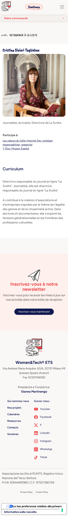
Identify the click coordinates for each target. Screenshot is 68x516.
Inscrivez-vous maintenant (34, 311)
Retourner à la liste (23, 35)
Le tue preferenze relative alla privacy (37, 506)
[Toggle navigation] (62, 7)
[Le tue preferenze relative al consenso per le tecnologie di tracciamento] (62, 510)
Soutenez (34, 7)
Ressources (14, 420)
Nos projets (14, 407)
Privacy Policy (26, 492)
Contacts (12, 427)
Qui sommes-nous (18, 401)
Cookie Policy (42, 492)
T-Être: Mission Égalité (16, 148)
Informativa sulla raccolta (20, 512)
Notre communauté (16, 18)
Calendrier (13, 414)
